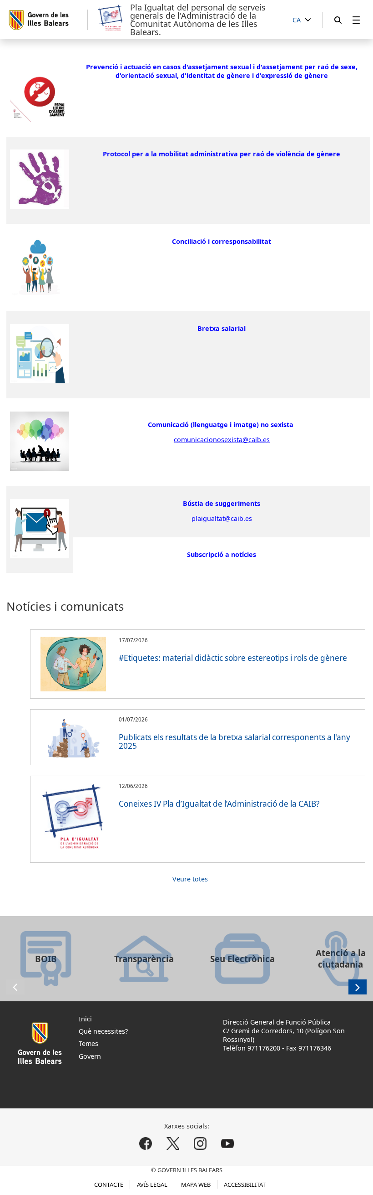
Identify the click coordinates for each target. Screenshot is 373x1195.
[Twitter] (173, 1144)
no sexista (277, 424)
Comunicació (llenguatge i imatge (202, 424)
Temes (88, 1043)
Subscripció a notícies (221, 554)
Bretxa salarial (221, 328)
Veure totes (188, 879)
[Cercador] (338, 19)
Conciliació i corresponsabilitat (221, 241)
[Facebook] (146, 1144)
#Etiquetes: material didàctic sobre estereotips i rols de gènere (233, 658)
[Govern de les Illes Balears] (47, 20)
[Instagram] (200, 1144)
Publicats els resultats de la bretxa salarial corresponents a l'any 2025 (234, 741)
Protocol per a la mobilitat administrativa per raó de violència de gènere (221, 153)
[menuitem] (356, 19)
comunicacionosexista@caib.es (222, 439)
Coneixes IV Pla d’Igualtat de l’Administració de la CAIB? (219, 803)
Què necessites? (103, 1031)
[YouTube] (227, 1144)
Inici (85, 1019)
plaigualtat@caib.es (222, 518)
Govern (90, 1056)
